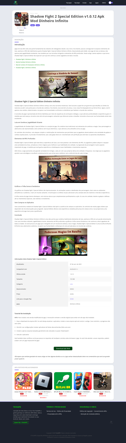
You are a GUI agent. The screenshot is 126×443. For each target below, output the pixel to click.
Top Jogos (69, 3)
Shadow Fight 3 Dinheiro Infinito (26, 59)
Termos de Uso (51, 411)
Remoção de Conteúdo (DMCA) (90, 414)
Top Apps (77, 3)
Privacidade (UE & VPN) (55, 414)
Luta (38, 25)
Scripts (84, 3)
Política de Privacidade (64, 411)
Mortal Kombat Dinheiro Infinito (26, 62)
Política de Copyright (86, 411)
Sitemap (61, 440)
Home (32, 13)
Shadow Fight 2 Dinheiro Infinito (26, 67)
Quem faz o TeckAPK (20, 422)
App (90, 3)
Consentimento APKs (100, 411)
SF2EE (72, 299)
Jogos (96, 3)
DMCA (104, 3)
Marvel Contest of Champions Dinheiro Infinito (30, 65)
